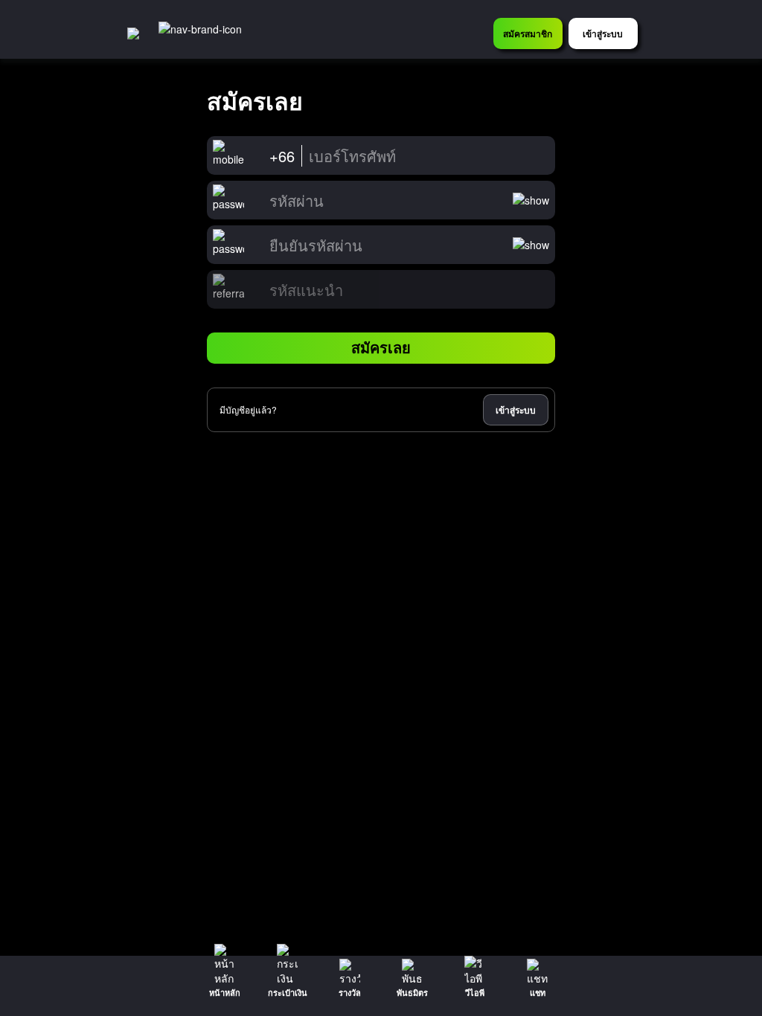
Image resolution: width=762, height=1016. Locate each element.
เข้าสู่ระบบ (516, 410)
